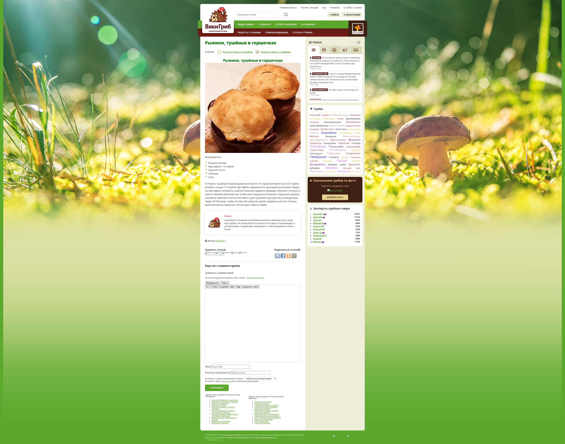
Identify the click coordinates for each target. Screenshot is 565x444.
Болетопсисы (354, 129)
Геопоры (356, 143)
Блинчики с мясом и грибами (225, 402)
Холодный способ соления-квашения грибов (266, 411)
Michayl (317, 242)
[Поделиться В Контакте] (277, 255)
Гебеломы (344, 143)
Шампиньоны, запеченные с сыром (224, 418)
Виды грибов (245, 24)
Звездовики (317, 171)
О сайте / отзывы (353, 7)
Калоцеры (355, 171)
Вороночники (338, 139)
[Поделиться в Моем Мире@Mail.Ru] (294, 255)
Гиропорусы (316, 153)
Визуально (212, 282)
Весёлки (314, 136)
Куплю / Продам (309, 7)
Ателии (340, 118)
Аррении (355, 115)
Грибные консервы (262, 402)
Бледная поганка (353, 126)
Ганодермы (329, 143)
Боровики (329, 132)
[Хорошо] (235, 253)
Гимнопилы (317, 150)
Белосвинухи (353, 122)
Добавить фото (335, 197)
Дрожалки (354, 164)
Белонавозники (332, 122)
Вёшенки (354, 139)
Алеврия (325, 115)
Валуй (357, 133)
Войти (335, 14)
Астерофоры (329, 118)
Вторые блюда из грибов (238, 52)
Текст (225, 282)
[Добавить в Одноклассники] (288, 255)
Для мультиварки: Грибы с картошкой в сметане (223, 411)
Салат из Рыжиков (262, 423)
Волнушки (331, 136)
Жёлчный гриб (351, 168)
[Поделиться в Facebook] (283, 255)
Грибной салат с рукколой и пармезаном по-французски (266, 415)
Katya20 (317, 229)
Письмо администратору (265, 437)
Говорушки (318, 157)
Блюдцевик (314, 129)
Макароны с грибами (221, 421)
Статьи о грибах (302, 32)
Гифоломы (333, 153)
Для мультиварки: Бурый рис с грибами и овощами (225, 415)
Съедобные (265, 24)
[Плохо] (219, 253)
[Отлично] (243, 253)
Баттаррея (314, 122)
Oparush (317, 217)
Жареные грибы (219, 405)
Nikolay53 (318, 223)
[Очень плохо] (210, 253)
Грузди (342, 160)
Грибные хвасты (288, 7)
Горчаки (345, 157)
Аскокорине (315, 118)
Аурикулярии (353, 118)
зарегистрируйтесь (255, 277)
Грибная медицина (276, 32)
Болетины (341, 129)
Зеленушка (331, 171)
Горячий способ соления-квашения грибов (265, 408)
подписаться (225, 381)
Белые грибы (337, 125)
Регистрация (353, 14)
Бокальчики (327, 129)
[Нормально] (227, 253)
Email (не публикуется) (217, 372)
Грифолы (327, 161)
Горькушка (355, 157)
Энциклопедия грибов (230, 435)
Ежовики (331, 168)
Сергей (317, 220)
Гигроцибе (336, 146)
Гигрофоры (318, 146)
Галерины (315, 143)
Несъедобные (308, 24)
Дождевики (317, 164)
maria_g (317, 232)
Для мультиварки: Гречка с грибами (223, 408)
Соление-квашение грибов (266, 405)
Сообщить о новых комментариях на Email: (224, 379)
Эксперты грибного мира (331, 208)
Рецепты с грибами (249, 32)
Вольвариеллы (319, 139)
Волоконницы (351, 136)
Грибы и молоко (261, 403)
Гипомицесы (337, 150)
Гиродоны (355, 150)
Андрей (317, 239)
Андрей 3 (221, 240)
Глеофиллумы (352, 153)
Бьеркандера (345, 133)
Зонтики (343, 171)
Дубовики (315, 168)
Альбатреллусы (339, 115)
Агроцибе (315, 115)
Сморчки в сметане (220, 423)
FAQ (324, 7)
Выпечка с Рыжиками (263, 419)
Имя (207, 366)
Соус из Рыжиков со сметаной (225, 400)
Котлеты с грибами (220, 403)
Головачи (334, 157)
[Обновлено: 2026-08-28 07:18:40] (358, 42)
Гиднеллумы (353, 146)
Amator (317, 226)
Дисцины (356, 161)
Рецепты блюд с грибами (276, 52)
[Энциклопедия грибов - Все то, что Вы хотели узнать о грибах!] (218, 20)
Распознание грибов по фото (334, 180)
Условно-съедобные (286, 24)
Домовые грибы (337, 164)
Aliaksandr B (319, 236)
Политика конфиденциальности (239, 437)
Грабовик (314, 161)
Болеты (314, 133)
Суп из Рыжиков (261, 421)
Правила (335, 7)
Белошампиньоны (319, 125)
